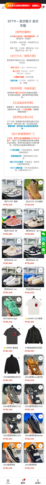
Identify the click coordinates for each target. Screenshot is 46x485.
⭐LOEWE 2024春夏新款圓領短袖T (33, 319)
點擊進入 (36, 5)
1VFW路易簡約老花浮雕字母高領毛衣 (12, 378)
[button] (19, 182)
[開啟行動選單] (3, 7)
